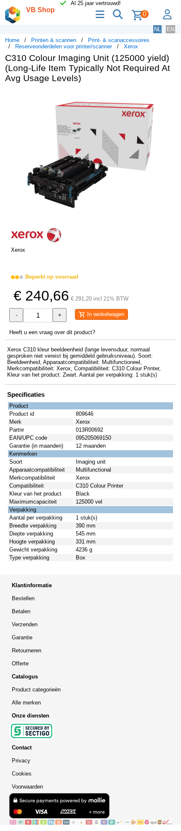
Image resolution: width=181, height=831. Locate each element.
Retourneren (26, 650)
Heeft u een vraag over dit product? (52, 332)
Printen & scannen (53, 40)
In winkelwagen (104, 314)
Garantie (22, 637)
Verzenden (24, 624)
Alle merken (26, 702)
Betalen (21, 611)
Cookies (22, 773)
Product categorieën (36, 689)
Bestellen (23, 598)
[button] (168, 98)
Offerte (20, 663)
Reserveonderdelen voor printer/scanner (63, 46)
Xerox (131, 46)
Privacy (21, 760)
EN (170, 29)
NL (157, 29)
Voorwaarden (27, 787)
